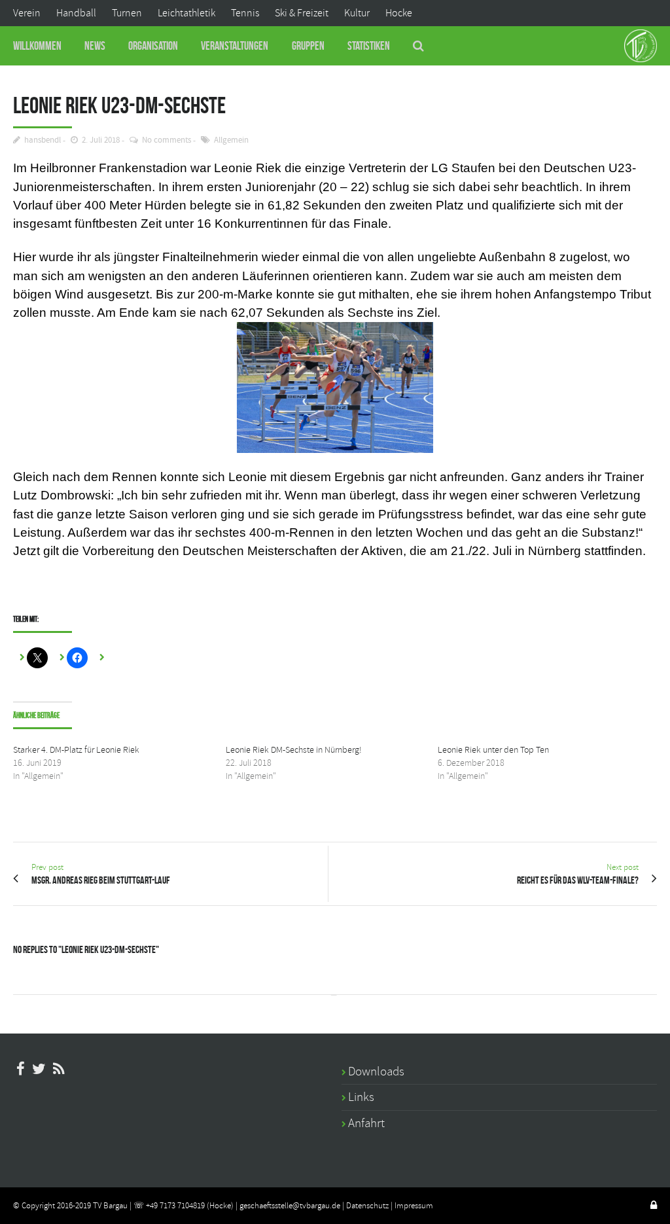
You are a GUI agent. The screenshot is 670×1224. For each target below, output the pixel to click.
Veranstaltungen (234, 45)
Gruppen (308, 45)
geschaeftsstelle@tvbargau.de (289, 1205)
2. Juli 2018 (101, 140)
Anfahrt (366, 1123)
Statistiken (368, 45)
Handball (76, 13)
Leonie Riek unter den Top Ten (493, 749)
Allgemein (231, 140)
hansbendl (42, 140)
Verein (27, 13)
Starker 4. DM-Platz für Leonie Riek (76, 749)
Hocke (398, 13)
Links (361, 1097)
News (94, 45)
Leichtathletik (186, 13)
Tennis (245, 13)
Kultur (357, 13)
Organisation (153, 45)
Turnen (127, 13)
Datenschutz (367, 1205)
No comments (166, 140)
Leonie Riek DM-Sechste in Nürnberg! (294, 749)
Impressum (414, 1205)
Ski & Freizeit (301, 13)
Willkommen (37, 45)
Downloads (376, 1071)
